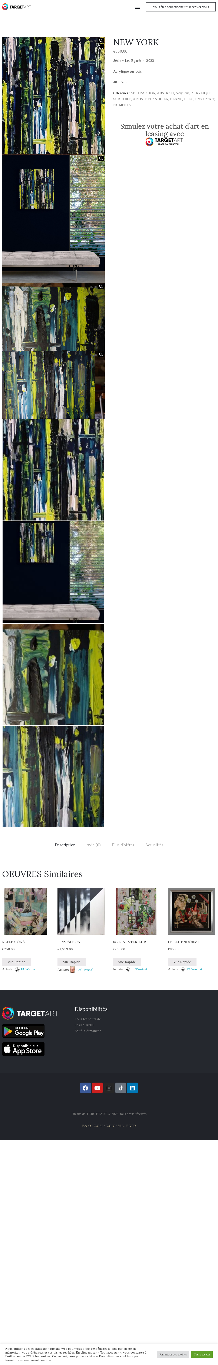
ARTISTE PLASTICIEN (150, 99)
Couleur (208, 99)
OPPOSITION (68, 942)
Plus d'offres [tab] (123, 844)
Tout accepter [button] (202, 1354)
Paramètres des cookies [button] (173, 1354)
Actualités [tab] (154, 844)
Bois (198, 99)
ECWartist (29, 969)
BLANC (176, 99)
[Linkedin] (132, 1088)
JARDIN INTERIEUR (129, 942)
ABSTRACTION (143, 93)
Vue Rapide (16, 962)
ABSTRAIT (165, 93)
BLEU (189, 99)
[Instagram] (109, 1088)
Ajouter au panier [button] (25, 929)
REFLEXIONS (13, 942)
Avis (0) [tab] (93, 844)
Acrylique (182, 93)
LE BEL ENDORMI (183, 942)
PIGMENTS (122, 105)
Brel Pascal (84, 970)
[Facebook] (85, 1088)
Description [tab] (65, 844)
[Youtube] (97, 1088)
